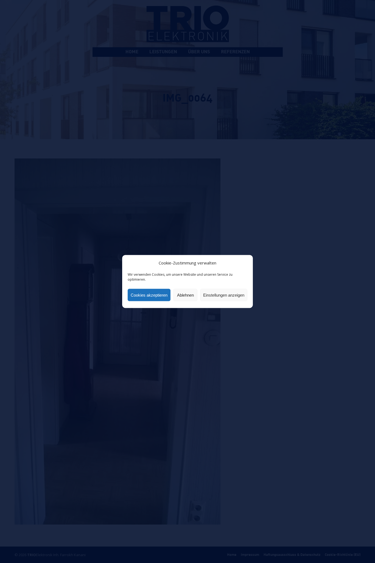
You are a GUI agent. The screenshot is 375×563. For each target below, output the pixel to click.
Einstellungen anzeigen (223, 294)
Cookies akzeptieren (149, 294)
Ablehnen (185, 294)
